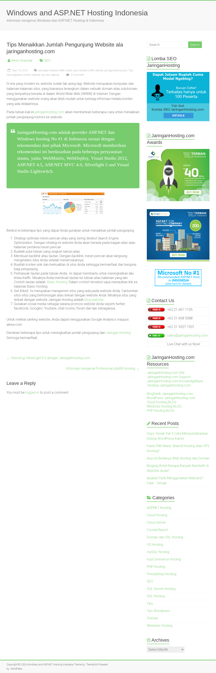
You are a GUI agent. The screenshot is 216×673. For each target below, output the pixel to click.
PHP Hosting (156, 567)
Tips (150, 603)
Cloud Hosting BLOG (161, 402)
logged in (32, 392)
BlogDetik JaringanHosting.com (170, 394)
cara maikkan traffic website (88, 70)
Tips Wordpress (158, 611)
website (55, 74)
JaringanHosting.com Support (169, 377)
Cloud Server (156, 522)
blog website (94, 300)
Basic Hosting (57, 282)
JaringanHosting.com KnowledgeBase (175, 381)
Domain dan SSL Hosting (165, 537)
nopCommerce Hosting (164, 559)
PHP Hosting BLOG (160, 411)
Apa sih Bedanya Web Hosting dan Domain (178, 458)
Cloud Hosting (157, 515)
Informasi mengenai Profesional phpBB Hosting (102, 368)
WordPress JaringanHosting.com (171, 398)
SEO (47, 60)
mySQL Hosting (158, 552)
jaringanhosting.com (115, 70)
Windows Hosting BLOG (164, 406)
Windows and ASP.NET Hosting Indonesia (77, 12)
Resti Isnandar (21, 60)
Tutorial (152, 618)
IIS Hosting (155, 545)
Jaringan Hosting (118, 333)
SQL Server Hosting (161, 589)
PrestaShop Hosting (161, 574)
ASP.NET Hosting (159, 508)
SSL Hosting (156, 596)
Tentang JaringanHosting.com (169, 385)
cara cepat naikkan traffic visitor (55, 70)
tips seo (45, 74)
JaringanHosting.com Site (166, 373)
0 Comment (77, 74)
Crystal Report (157, 530)
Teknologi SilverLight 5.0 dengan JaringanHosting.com (48, 358)
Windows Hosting (159, 626)
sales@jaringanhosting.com (187, 335)
